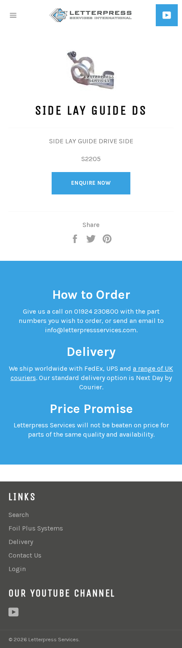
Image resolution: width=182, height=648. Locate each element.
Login (17, 569)
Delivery (20, 542)
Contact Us (24, 555)
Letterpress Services (53, 639)
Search (18, 515)
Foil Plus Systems (35, 528)
